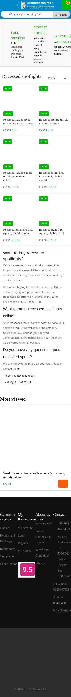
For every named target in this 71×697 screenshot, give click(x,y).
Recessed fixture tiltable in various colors (53, 121)
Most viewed (13, 399)
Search (63, 14)
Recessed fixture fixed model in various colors (17, 121)
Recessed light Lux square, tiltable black (51, 231)
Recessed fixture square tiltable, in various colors (17, 176)
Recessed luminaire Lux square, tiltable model (18, 231)
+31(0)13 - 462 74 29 (18, 382)
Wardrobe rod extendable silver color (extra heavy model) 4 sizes (34, 475)
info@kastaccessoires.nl (20, 375)
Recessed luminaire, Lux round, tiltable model (51, 176)
